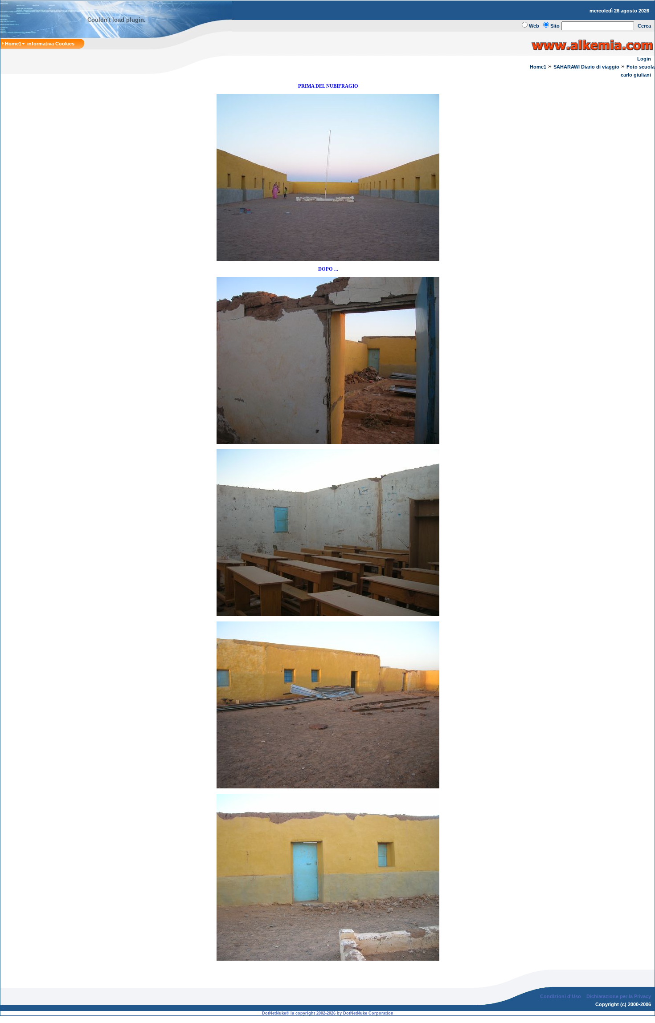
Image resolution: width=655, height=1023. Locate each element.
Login (644, 58)
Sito (555, 25)
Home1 (538, 66)
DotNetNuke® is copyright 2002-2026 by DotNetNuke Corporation (327, 1013)
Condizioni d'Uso (560, 996)
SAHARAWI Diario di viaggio (586, 66)
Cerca (644, 25)
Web (534, 25)
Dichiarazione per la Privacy (618, 996)
